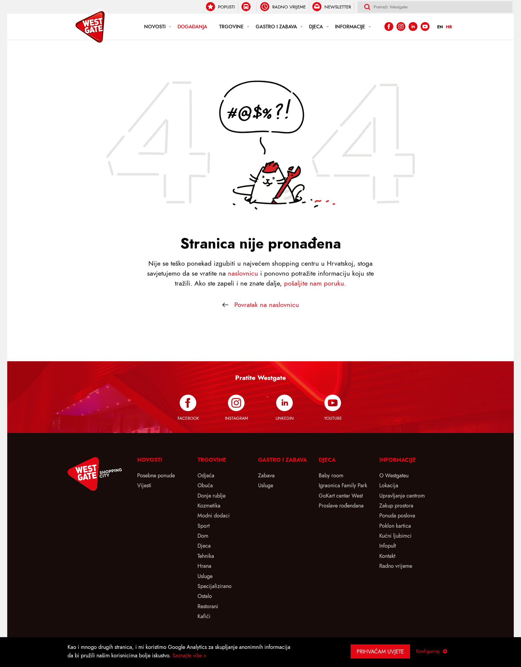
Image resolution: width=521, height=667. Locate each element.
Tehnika (205, 556)
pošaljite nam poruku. (315, 283)
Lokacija (388, 485)
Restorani (207, 606)
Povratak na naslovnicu (266, 304)
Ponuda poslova (397, 515)
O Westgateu (394, 475)
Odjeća (205, 475)
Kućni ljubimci (395, 535)
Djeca (316, 27)
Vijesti (144, 485)
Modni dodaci (213, 515)
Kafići (203, 616)
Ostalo (204, 596)
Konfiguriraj (428, 651)
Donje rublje (211, 495)
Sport (203, 525)
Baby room (331, 475)
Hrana (204, 566)
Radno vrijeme (395, 566)
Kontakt (387, 556)
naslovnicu (243, 273)
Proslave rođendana (341, 505)
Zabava (266, 475)
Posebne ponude (156, 475)
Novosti (155, 27)
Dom (202, 535)
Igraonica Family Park (343, 485)
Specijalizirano (214, 586)
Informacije (350, 27)
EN (440, 27)
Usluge (205, 576)
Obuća (205, 485)
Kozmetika (208, 505)
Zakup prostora (396, 505)
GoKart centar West (341, 495)
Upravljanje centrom (402, 495)
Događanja (192, 27)
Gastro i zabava (276, 27)
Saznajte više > (189, 655)
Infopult (387, 545)
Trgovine (231, 27)
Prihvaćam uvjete (380, 651)
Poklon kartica (395, 525)
